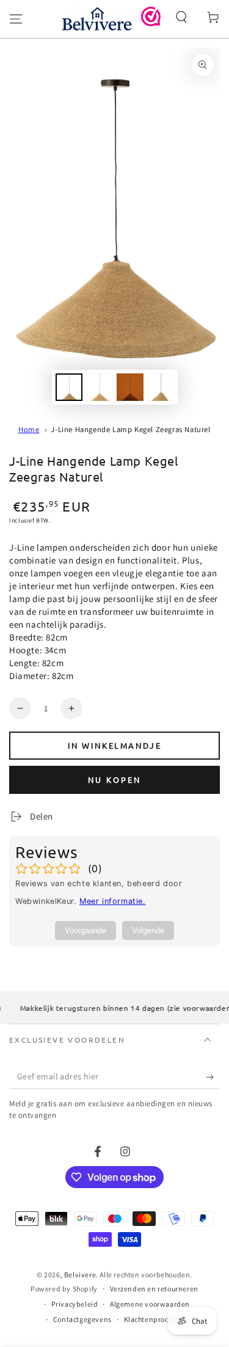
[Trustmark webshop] (151, 23)
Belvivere (80, 1274)
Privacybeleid (74, 1303)
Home (28, 429)
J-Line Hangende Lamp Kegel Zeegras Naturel (130, 429)
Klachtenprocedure (156, 1319)
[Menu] (16, 19)
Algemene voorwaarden (150, 1303)
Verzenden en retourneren (154, 1288)
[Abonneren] (213, 1076)
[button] (181, 17)
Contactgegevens (82, 1319)
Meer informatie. (112, 901)
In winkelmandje (115, 745)
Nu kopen (114, 779)
